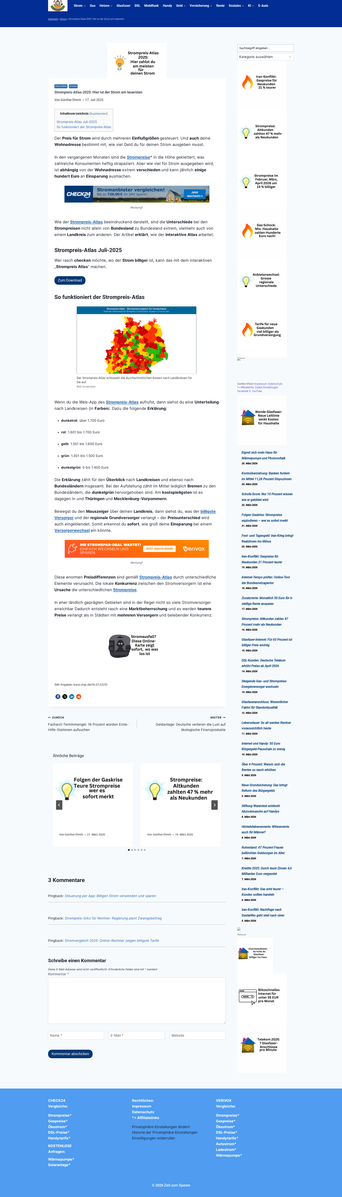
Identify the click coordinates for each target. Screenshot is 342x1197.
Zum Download (70, 280)
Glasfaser (123, 6)
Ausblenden (98, 113)
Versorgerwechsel (72, 530)
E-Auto (263, 6)
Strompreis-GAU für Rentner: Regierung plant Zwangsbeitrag (113, 918)
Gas (92, 6)
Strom (63, 19)
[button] (57, 696)
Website (177, 1035)
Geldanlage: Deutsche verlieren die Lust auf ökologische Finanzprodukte (190, 724)
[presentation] (93, 793)
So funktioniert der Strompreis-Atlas (84, 127)
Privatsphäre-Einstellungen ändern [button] (161, 1127)
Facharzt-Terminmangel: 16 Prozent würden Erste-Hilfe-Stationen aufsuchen (88, 724)
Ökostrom (61, 86)
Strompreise (138, 157)
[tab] (129, 850)
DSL (137, 6)
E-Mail (117, 1035)
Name (56, 1035)
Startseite (53, 19)
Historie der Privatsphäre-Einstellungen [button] (165, 1132)
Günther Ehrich (74, 834)
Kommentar (58, 974)
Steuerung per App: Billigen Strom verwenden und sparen (110, 896)
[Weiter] (214, 805)
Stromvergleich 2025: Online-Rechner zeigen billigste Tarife (112, 941)
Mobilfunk (151, 6)
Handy (167, 6)
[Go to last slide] (59, 805)
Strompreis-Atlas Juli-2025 (77, 122)
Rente (220, 6)
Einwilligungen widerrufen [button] (153, 1138)
